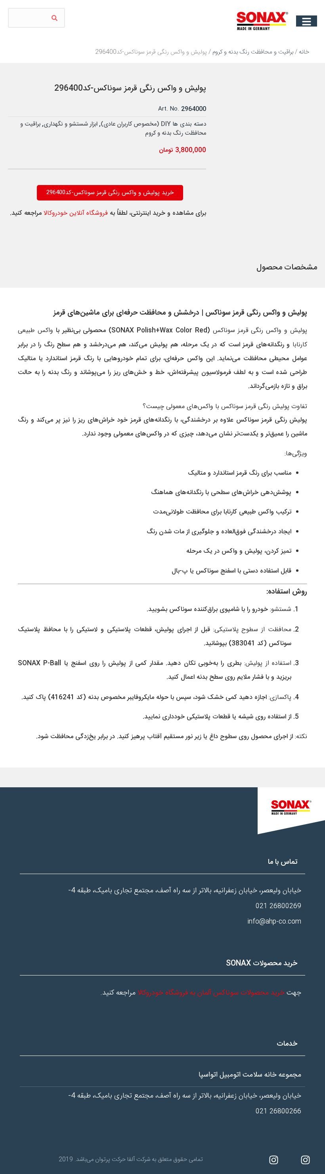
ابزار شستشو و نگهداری (71, 124)
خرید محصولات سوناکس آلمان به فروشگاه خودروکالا (211, 993)
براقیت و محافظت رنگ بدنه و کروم (252, 52)
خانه (304, 52)
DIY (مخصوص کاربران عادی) (136, 124)
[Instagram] (305, 1160)
